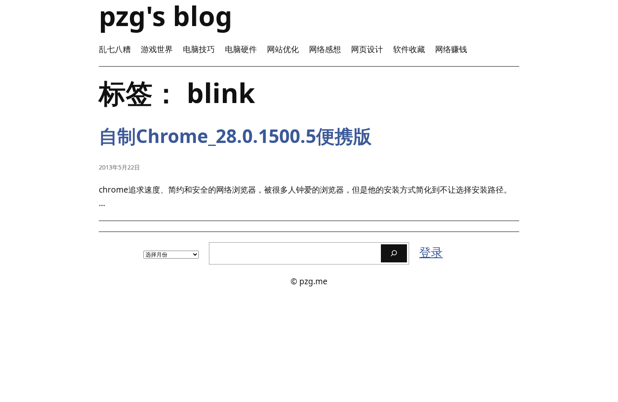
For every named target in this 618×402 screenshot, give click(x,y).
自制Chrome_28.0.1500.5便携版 (235, 136)
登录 (431, 252)
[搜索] (394, 253)
